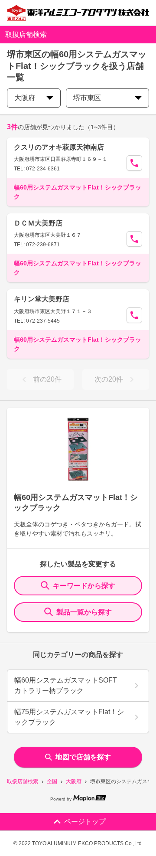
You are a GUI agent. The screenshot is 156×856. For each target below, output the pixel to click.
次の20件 (108, 379)
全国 (52, 781)
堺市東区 (87, 97)
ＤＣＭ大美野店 (38, 223)
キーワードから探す (84, 585)
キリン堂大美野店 (41, 299)
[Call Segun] (134, 163)
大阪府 (73, 781)
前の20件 (47, 379)
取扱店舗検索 (22, 781)
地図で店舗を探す (83, 757)
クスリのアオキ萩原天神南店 (59, 147)
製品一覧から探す (84, 612)
